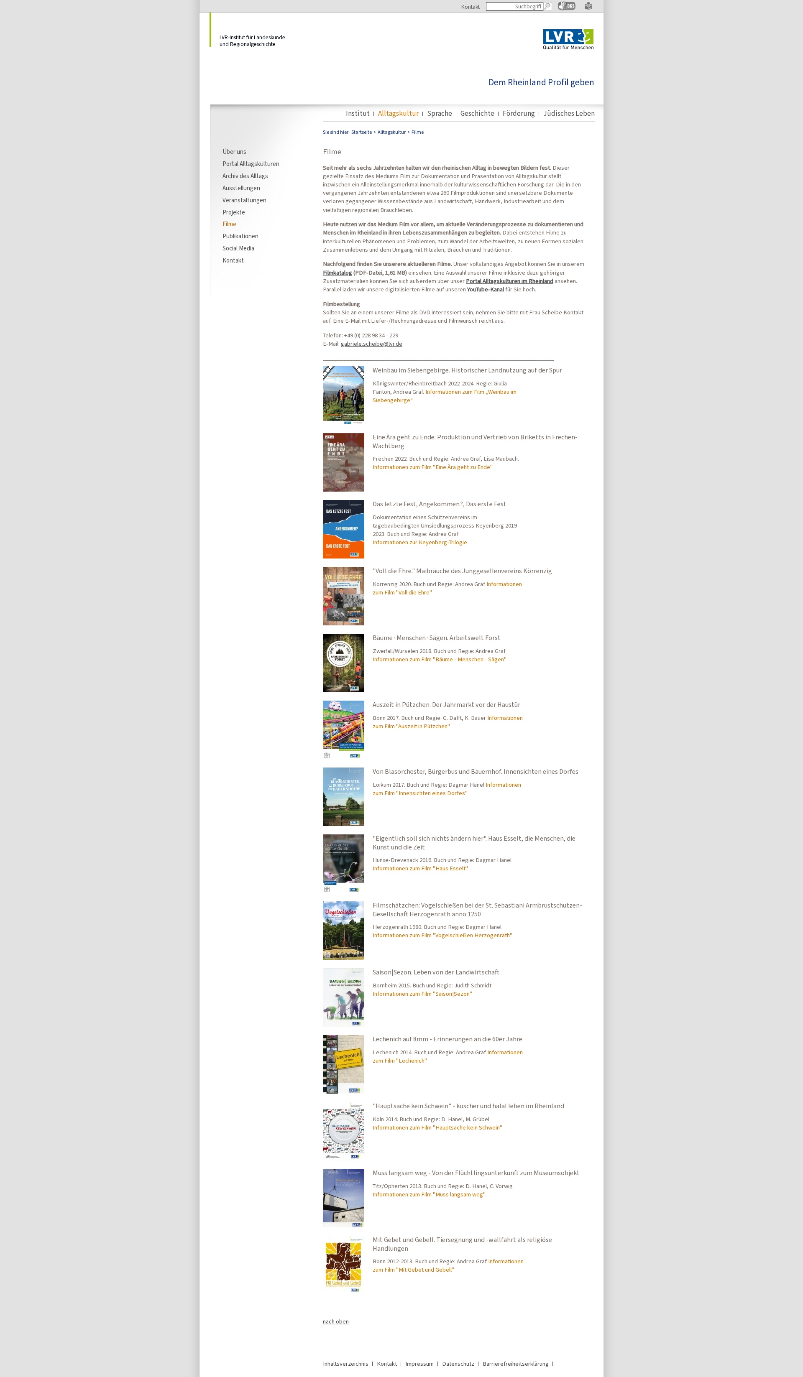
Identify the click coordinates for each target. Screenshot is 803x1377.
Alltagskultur (398, 114)
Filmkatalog (337, 272)
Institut (358, 114)
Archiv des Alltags (245, 176)
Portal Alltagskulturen (250, 164)
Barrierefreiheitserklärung (516, 1363)
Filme (229, 224)
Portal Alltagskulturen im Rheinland (509, 281)
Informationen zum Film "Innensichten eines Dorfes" (447, 788)
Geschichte (477, 114)
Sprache (439, 114)
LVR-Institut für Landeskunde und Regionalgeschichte (252, 40)
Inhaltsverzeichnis (345, 1363)
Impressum (419, 1363)
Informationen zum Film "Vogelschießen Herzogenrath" (442, 935)
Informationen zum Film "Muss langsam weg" (429, 1194)
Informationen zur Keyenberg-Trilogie (420, 542)
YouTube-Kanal (485, 289)
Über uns (234, 152)
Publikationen (240, 236)
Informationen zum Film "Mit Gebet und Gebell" (448, 1265)
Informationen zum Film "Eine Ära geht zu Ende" (433, 467)
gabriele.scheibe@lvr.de (371, 343)
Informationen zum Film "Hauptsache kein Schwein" (437, 1127)
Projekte (233, 212)
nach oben (336, 1321)
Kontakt (470, 6)
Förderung (519, 114)
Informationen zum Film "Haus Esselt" (420, 868)
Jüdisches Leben (569, 114)
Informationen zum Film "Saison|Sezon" (422, 993)
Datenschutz (458, 1363)
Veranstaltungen (244, 200)
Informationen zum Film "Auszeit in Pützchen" (448, 722)
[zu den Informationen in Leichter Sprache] (588, 8)
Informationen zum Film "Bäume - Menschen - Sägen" (439, 659)
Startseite (361, 132)
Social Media (238, 248)
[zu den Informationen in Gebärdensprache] (566, 9)
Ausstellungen (241, 188)
